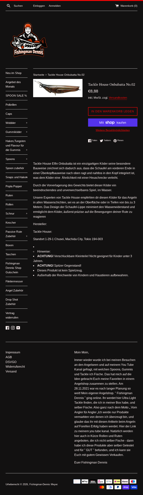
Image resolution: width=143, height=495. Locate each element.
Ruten (9, 195)
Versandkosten (118, 97)
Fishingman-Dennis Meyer (43, 484)
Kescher (11, 222)
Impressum (13, 352)
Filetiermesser (14, 281)
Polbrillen (11, 104)
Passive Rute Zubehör (17, 234)
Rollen (9, 204)
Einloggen (39, 5)
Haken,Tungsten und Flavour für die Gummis (17, 145)
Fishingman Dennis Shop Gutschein (13, 268)
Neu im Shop (13, 73)
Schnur (17, 213)
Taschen (11, 254)
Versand (11, 371)
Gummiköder (17, 131)
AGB (9, 357)
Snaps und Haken (17, 177)
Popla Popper (14, 186)
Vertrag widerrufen (12, 315)
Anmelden (55, 5)
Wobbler (17, 122)
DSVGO (11, 362)
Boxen (9, 245)
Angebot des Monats (13, 84)
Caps (9, 113)
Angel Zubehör (14, 290)
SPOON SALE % (16, 95)
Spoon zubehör (15, 168)
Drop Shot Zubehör (12, 302)
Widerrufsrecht (15, 366)
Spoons (17, 159)
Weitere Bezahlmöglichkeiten (113, 130)
